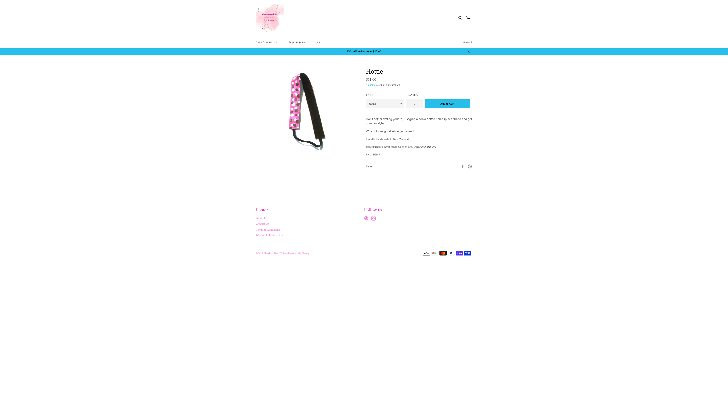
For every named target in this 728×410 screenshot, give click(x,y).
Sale (318, 41)
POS (281, 253)
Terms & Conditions (268, 229)
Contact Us (262, 223)
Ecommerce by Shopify (298, 253)
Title (369, 95)
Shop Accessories (267, 41)
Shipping (371, 85)
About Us (261, 217)
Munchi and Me (271, 253)
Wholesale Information (269, 235)
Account (467, 42)
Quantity (412, 95)
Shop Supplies (296, 41)
